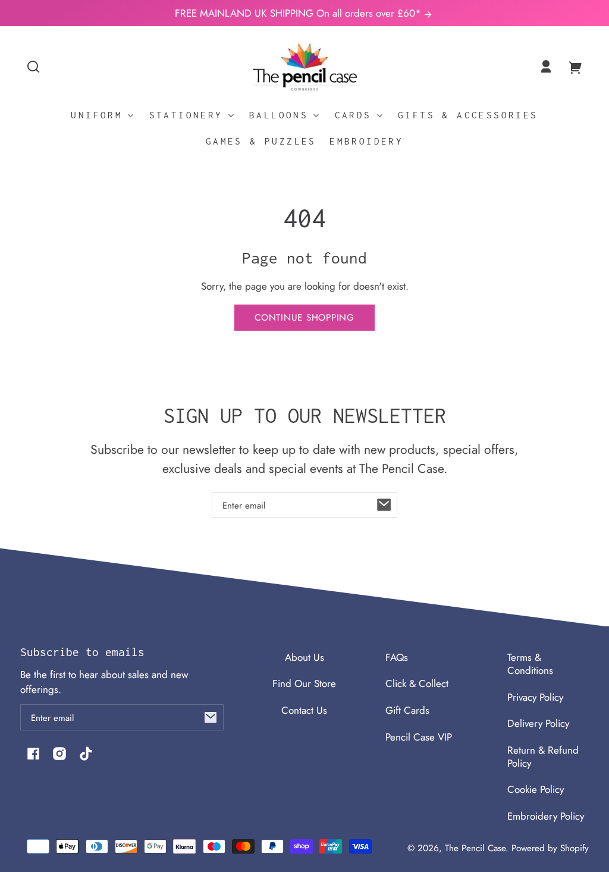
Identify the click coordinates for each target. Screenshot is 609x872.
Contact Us (304, 710)
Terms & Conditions (530, 663)
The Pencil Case (475, 848)
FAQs (396, 657)
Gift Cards (407, 710)
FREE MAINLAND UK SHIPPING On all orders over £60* (299, 13)
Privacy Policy (535, 697)
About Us (304, 657)
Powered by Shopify (550, 848)
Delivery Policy (538, 723)
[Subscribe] (384, 505)
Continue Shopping (304, 317)
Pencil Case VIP (418, 737)
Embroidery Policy (545, 816)
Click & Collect (416, 683)
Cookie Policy (535, 789)
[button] (33, 67)
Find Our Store (304, 683)
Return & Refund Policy (543, 756)
